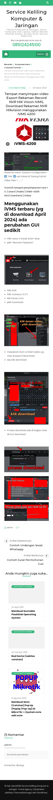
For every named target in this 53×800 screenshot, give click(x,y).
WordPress (42, 792)
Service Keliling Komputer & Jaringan (26, 18)
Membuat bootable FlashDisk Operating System (23, 614)
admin (10, 527)
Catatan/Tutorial (17, 88)
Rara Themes (15, 792)
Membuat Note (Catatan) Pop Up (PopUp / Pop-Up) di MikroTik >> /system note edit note (26, 708)
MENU (40, 54)
